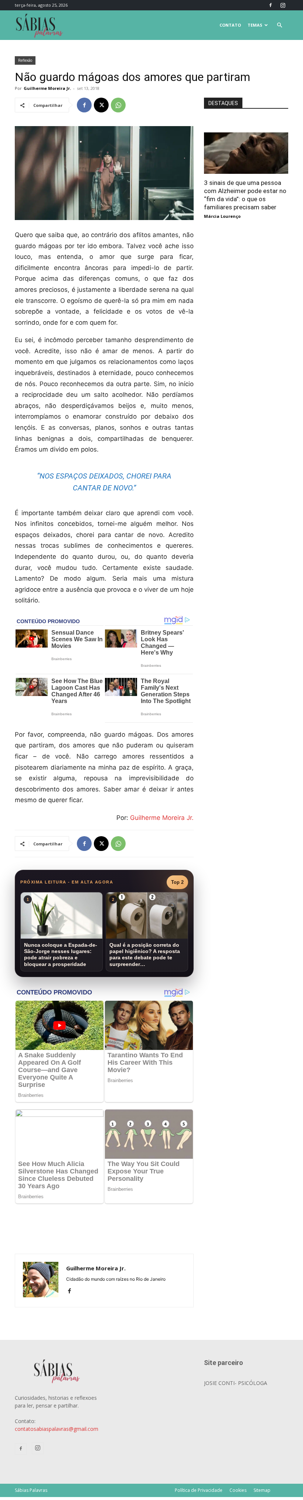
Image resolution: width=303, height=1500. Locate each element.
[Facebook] (270, 5)
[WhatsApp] (118, 105)
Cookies (237, 1490)
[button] (279, 25)
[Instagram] (282, 5)
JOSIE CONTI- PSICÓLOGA (235, 1382)
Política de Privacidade (198, 1490)
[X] (101, 105)
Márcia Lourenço (222, 216)
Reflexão (25, 60)
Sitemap (261, 1490)
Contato (230, 25)
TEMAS (255, 25)
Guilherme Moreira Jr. (47, 88)
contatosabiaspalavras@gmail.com (56, 1428)
